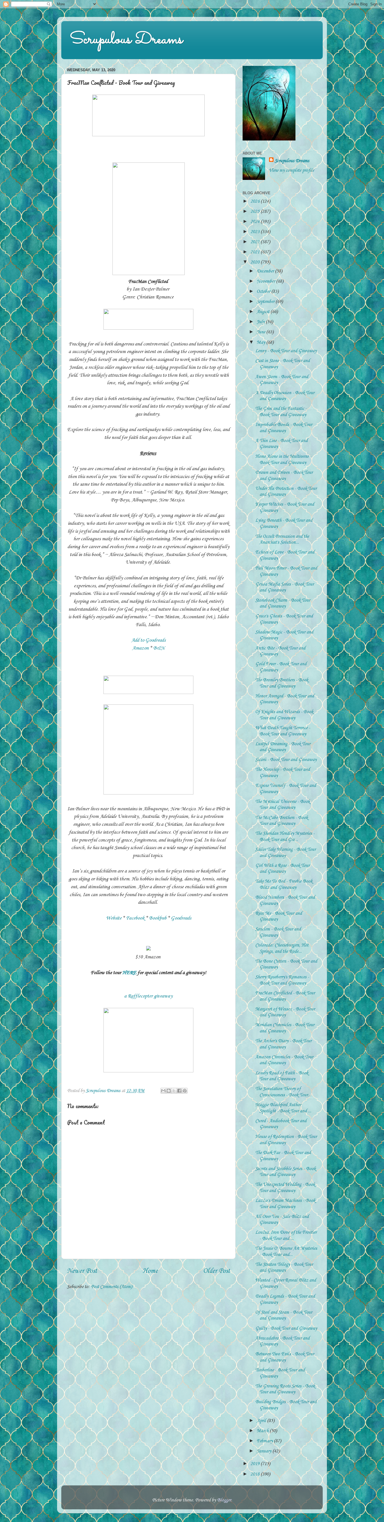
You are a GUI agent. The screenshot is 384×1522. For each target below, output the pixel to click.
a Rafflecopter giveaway (148, 996)
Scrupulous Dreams (126, 39)
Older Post (216, 1271)
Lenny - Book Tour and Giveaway (286, 351)
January (264, 1451)
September (266, 301)
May (261, 342)
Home (150, 1271)
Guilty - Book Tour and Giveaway (286, 1328)
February (265, 1441)
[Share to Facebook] (179, 1090)
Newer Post (82, 1271)
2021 (255, 252)
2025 (255, 211)
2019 (255, 1464)
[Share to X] (174, 1090)
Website (113, 918)
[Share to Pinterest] (185, 1090)
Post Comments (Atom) (111, 1286)
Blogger (224, 1500)
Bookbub (157, 918)
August (263, 311)
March (263, 1431)
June (261, 332)
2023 (255, 232)
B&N (159, 648)
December (266, 271)
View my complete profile (291, 170)
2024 (255, 221)
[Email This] (163, 1090)
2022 (255, 242)
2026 (255, 201)
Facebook (135, 918)
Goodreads (181, 918)
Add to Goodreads (148, 640)
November (266, 281)
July (261, 322)
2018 (255, 1474)
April (262, 1420)
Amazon (140, 648)
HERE (129, 973)
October (264, 291)
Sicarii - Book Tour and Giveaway (286, 759)
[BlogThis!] (168, 1090)
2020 (255, 262)
